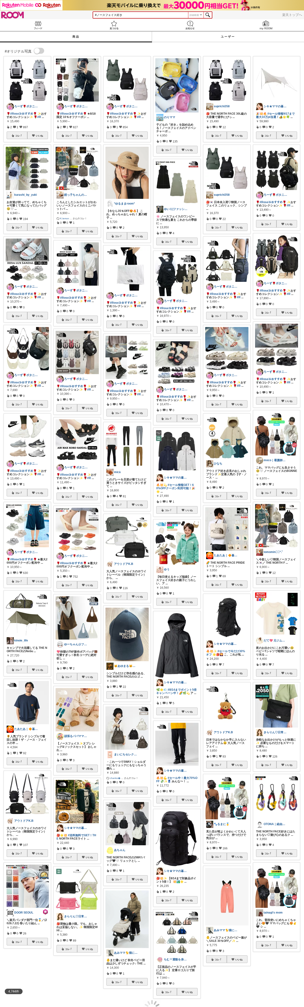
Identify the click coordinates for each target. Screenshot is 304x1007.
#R (39, 117)
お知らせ (190, 25)
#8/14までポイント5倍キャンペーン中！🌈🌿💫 (176, 691)
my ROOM (266, 25)
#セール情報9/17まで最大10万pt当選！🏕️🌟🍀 (275, 115)
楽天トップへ (292, 15)
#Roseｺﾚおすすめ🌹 (23, 113)
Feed (38, 25)
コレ (17, 135)
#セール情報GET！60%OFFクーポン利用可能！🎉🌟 (175, 488)
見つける (114, 25)
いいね (39, 135)
